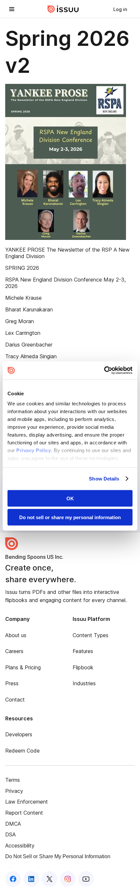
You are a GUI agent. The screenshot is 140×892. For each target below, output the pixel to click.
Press (12, 683)
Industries (84, 683)
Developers (18, 734)
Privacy (14, 791)
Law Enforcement (26, 801)
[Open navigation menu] (11, 9)
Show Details (104, 478)
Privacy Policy (33, 450)
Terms (12, 780)
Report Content (24, 812)
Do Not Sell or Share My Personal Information (57, 856)
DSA (10, 834)
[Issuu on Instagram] (68, 879)
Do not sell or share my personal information (70, 517)
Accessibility (20, 845)
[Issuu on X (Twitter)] (49, 879)
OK (70, 498)
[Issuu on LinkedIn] (31, 879)
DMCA (13, 823)
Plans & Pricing (23, 667)
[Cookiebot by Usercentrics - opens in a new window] (104, 370)
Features (83, 651)
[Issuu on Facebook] (13, 879)
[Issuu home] (63, 9)
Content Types (90, 635)
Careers (14, 651)
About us (15, 635)
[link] (120, 9)
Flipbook (83, 667)
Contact (15, 699)
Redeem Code (22, 750)
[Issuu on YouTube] (86, 879)
